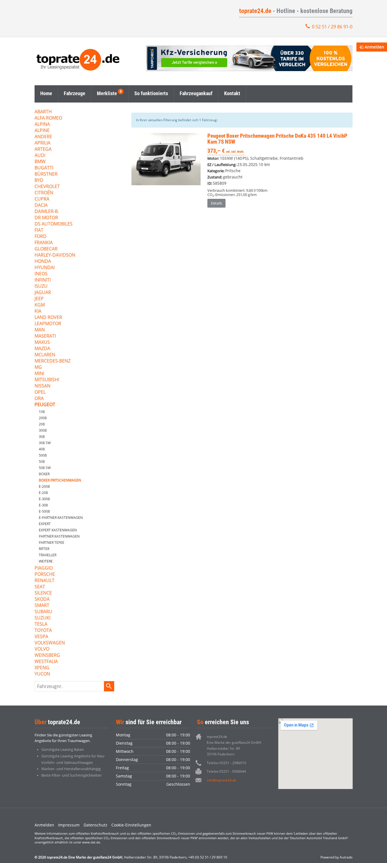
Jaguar (43, 292)
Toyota (43, 630)
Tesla (41, 624)
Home (46, 93)
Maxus (42, 342)
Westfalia (46, 661)
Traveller (47, 555)
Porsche (45, 574)
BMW (40, 162)
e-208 (43, 492)
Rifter (44, 548)
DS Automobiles (54, 224)
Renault (44, 580)
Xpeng (42, 668)
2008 (43, 417)
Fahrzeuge (74, 93)
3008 (43, 430)
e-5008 (44, 511)
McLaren (45, 355)
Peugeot (45, 405)
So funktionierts (151, 93)
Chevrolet (47, 186)
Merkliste (107, 93)
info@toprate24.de (221, 780)
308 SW (45, 442)
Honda (43, 261)
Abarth (43, 112)
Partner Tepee (51, 542)
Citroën (44, 193)
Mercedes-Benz (53, 361)
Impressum (69, 825)
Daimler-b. (47, 211)
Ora (39, 398)
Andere (43, 137)
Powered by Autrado (336, 857)
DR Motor (46, 218)
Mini (39, 373)
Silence (43, 593)
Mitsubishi (47, 380)
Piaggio (44, 568)
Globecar (46, 249)
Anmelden (44, 825)
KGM (40, 305)
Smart (42, 605)
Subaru (43, 612)
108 (42, 411)
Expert (45, 523)
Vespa (41, 637)
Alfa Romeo (48, 118)
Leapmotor (48, 324)
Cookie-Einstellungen (131, 825)
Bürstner (46, 174)
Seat (40, 587)
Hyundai (45, 267)
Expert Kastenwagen (58, 530)
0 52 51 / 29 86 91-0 (332, 27)
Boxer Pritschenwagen (60, 480)
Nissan (42, 386)
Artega (43, 149)
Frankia (44, 243)
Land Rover (48, 317)
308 (42, 436)
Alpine (42, 130)
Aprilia (42, 143)
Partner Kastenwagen (59, 536)
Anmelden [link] (374, 47)
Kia (38, 311)
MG (38, 367)
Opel (40, 392)
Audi (40, 155)
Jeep (39, 299)
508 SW (45, 467)
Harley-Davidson (55, 255)
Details (216, 203)
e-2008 (44, 486)
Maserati (45, 336)
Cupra (42, 199)
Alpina (42, 124)
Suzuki (42, 618)
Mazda (42, 348)
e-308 (43, 505)
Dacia (41, 205)
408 (42, 449)
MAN (40, 330)
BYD (39, 180)
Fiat (39, 230)
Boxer (44, 474)
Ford (40, 236)
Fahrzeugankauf (196, 93)
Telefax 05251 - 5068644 (226, 771)
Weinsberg (47, 655)
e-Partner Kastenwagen (61, 517)
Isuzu (41, 286)
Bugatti (44, 168)
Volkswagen (50, 643)
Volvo (42, 649)
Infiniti (43, 280)
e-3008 (44, 499)
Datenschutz (95, 825)
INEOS (41, 274)
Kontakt (232, 93)
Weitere (46, 561)
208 (42, 424)
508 (42, 461)
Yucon (42, 674)
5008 (43, 455)
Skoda (42, 599)
